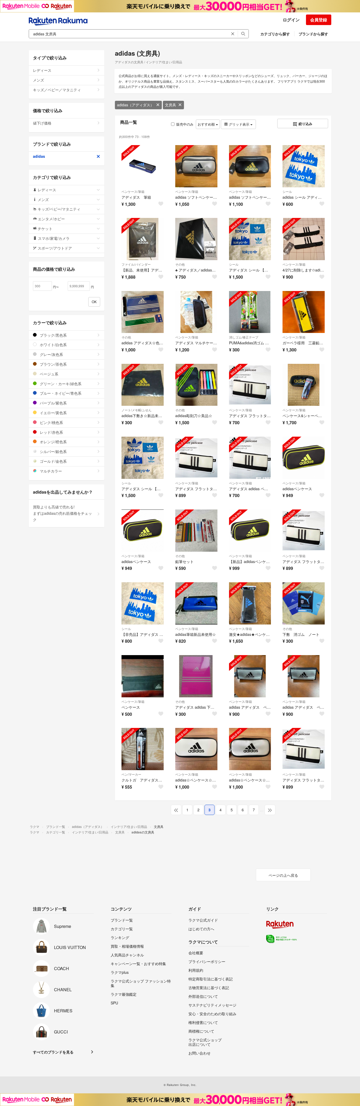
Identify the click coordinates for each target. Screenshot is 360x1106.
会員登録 (318, 20)
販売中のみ (184, 124)
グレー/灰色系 (51, 354)
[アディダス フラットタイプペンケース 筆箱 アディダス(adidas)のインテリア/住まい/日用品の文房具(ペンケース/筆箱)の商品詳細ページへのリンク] (250, 385)
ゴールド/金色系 (53, 461)
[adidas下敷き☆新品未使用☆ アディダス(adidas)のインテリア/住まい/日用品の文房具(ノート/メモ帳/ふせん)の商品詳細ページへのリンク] (142, 385)
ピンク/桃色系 (51, 422)
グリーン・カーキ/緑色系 (60, 383)
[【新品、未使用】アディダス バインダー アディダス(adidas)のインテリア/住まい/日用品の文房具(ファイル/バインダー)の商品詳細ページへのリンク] (142, 239)
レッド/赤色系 (51, 432)
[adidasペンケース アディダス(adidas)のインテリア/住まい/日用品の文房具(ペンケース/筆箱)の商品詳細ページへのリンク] (304, 458)
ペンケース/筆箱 (132, 191)
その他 (180, 264)
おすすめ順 (207, 124)
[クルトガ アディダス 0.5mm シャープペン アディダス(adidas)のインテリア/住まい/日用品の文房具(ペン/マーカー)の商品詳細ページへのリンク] (142, 749)
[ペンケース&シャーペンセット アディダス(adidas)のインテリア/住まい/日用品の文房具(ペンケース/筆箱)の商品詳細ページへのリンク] (304, 385)
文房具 (170, 104)
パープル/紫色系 (53, 403)
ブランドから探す (313, 33)
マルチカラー (50, 471)
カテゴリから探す (275, 33)
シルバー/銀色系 (53, 451)
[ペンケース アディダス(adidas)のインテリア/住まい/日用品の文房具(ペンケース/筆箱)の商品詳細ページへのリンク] (142, 676)
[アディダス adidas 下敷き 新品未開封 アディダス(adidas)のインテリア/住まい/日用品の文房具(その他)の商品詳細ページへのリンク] (196, 676)
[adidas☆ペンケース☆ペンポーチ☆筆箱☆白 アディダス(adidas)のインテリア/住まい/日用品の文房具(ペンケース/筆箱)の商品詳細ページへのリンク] (196, 749)
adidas (39, 156)
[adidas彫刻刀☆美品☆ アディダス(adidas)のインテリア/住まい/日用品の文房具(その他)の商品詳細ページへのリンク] (196, 385)
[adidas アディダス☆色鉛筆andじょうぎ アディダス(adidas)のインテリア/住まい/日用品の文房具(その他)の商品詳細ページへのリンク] (142, 312)
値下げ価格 (42, 123)
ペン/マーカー (131, 774)
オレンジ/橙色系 (53, 441)
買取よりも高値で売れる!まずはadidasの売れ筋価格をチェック (62, 513)
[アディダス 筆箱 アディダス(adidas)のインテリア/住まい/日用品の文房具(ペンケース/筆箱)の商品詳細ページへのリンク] (142, 166)
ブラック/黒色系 (53, 335)
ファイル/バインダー (136, 264)
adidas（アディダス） (135, 104)
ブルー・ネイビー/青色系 (60, 393)
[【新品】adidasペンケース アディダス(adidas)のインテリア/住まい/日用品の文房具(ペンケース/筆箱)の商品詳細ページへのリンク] (250, 530)
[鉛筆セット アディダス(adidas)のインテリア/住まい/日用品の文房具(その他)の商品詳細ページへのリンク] (196, 530)
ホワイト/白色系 (53, 344)
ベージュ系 (48, 373)
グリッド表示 (239, 124)
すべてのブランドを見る (53, 1052)
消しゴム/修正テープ (243, 337)
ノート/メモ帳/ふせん (136, 410)
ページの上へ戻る (283, 875)
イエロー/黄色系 (53, 412)
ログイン (291, 20)
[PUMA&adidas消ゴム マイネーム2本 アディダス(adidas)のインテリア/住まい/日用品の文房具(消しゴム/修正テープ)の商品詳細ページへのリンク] (250, 312)
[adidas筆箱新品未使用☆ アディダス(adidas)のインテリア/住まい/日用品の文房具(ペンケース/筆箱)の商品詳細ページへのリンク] (196, 603)
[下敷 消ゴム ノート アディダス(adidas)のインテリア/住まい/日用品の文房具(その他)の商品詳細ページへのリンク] (304, 603)
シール (287, 191)
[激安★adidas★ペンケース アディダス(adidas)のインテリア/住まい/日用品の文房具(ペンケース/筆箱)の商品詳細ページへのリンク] (250, 603)
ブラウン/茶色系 (53, 364)
